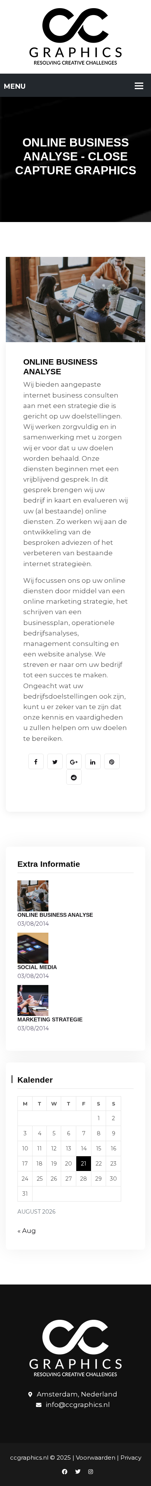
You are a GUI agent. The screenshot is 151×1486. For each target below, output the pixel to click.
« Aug (26, 1231)
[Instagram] (88, 1471)
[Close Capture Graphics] (75, 36)
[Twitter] (77, 1471)
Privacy (130, 1457)
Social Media (37, 967)
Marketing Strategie (49, 1019)
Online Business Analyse (55, 915)
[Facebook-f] (64, 1471)
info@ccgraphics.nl (78, 1405)
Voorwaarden (95, 1457)
